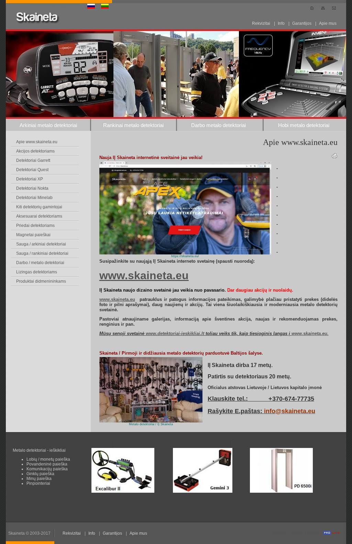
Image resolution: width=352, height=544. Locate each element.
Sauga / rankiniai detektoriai (42, 253)
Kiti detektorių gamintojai (39, 207)
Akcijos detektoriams (35, 151)
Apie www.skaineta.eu (36, 141)
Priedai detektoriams (35, 225)
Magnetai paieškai (33, 234)
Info (281, 23)
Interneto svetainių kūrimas (297, 533)
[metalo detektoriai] (185, 253)
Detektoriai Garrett (33, 160)
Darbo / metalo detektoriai (40, 262)
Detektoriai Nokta (32, 188)
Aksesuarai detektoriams (39, 216)
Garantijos (301, 23)
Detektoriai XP (29, 179)
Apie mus (328, 23)
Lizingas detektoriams (36, 272)
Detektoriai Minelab (34, 197)
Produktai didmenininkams (41, 281)
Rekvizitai (261, 23)
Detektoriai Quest (32, 169)
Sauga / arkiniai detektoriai (41, 244)
